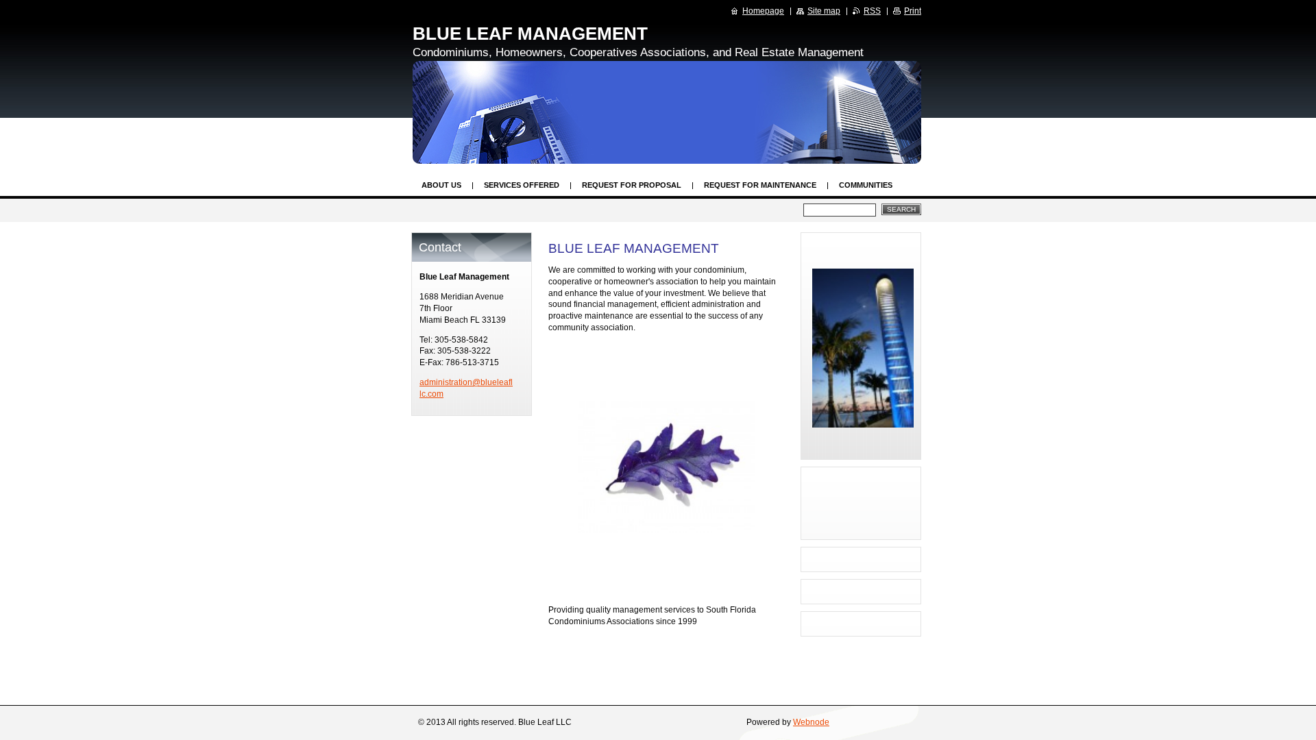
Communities (865, 185)
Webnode (811, 722)
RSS (872, 11)
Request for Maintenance (760, 185)
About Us (441, 185)
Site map (823, 11)
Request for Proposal (631, 185)
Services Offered (521, 185)
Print (912, 11)
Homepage (763, 11)
